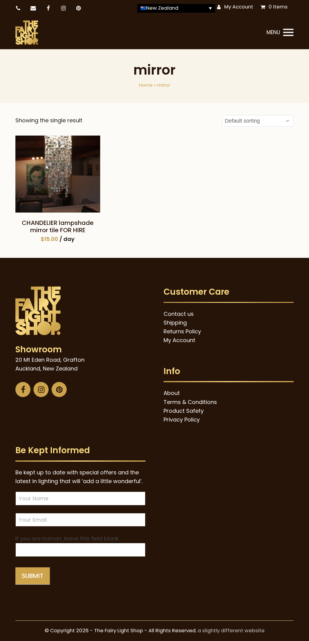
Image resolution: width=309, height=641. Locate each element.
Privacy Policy (182, 419)
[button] (280, 32)
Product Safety (184, 411)
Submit (32, 576)
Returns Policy (182, 331)
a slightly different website (231, 630)
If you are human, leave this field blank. (67, 538)
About (172, 393)
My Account (238, 6)
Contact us (179, 314)
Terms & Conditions (190, 402)
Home (146, 85)
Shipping (175, 322)
